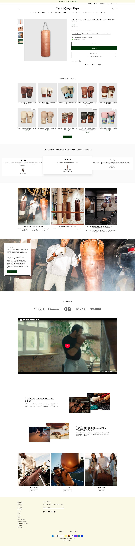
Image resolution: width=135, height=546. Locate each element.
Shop (32, 12)
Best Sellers (56, 12)
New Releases (68, 12)
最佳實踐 (20, 507)
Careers (19, 515)
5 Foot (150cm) (96, 33)
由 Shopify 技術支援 (67, 540)
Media (19, 513)
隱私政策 (20, 509)
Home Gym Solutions (22, 521)
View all (67, 136)
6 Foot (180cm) (106, 33)
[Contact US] (101, 469)
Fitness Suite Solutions (23, 523)
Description (94, 53)
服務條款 (20, 506)
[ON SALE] (67, 469)
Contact (101, 490)
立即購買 (94, 48)
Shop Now (34, 490)
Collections (87, 12)
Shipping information (94, 56)
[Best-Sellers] (34, 469)
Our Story (12, 271)
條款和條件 (20, 502)
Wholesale (20, 525)
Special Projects (21, 519)
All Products (43, 12)
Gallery (19, 511)
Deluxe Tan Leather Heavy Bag (81, 30)
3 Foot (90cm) (76, 33)
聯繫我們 (20, 527)
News (19, 517)
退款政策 (20, 504)
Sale (78, 12)
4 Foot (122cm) (86, 33)
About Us (100, 12)
